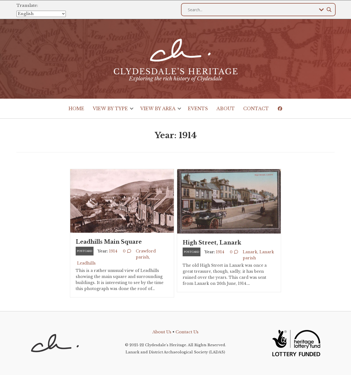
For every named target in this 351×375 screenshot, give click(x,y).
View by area (158, 108)
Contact (256, 108)
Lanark (250, 251)
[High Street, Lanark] (229, 200)
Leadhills (86, 263)
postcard (84, 250)
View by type (110, 108)
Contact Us (187, 331)
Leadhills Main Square (109, 241)
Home (76, 108)
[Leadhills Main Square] (122, 200)
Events (198, 108)
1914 (113, 251)
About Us (161, 331)
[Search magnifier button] (329, 9)
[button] (132, 108)
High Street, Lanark (212, 242)
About (225, 108)
